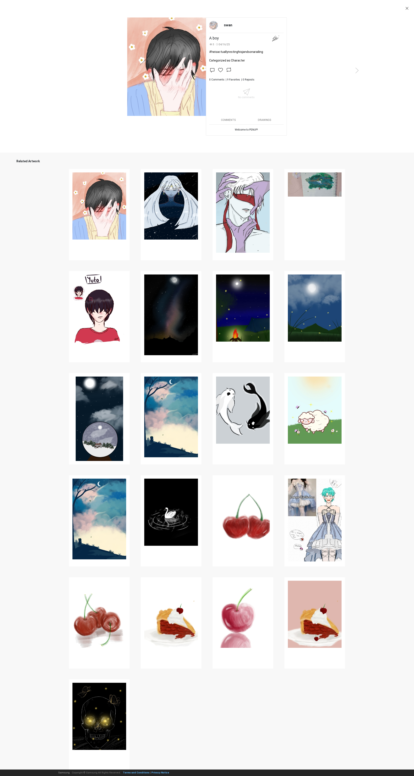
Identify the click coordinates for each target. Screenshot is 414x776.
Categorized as (227, 60)
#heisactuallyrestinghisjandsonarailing (236, 52)
